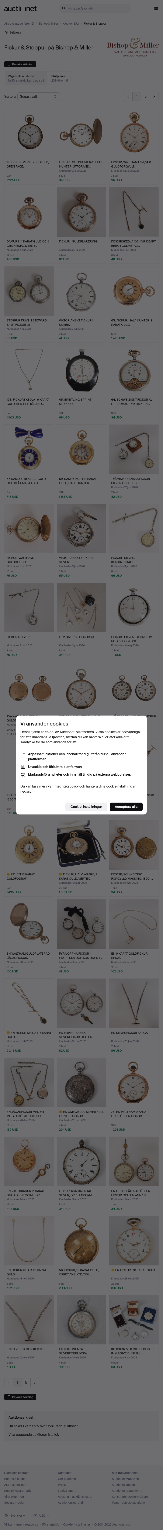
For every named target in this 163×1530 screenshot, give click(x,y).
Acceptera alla (126, 806)
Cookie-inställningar (86, 806)
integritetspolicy (66, 786)
